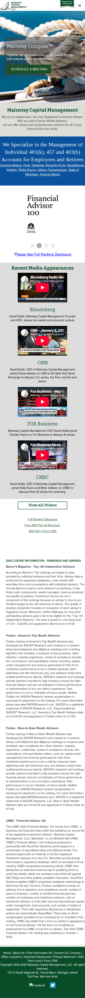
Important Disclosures (37, 957)
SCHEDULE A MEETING (29, 69)
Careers (75, 953)
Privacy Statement (64, 957)
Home (7, 953)
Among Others (50, 174)
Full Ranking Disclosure (42, 519)
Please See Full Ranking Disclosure (43, 254)
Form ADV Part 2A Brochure (42, 525)
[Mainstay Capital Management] (14, 5)
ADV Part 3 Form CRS (42, 531)
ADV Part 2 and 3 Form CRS (56, 959)
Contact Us (61, 953)
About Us (19, 953)
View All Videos (42, 505)
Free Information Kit (39, 953)
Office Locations (11, 957)
